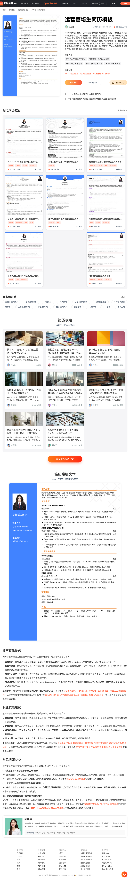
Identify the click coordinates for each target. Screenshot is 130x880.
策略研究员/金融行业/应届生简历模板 (101, 804)
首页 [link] (4, 10)
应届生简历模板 (23, 10)
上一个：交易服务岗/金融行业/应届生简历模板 (83, 94)
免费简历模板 (119, 302)
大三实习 (106, 307)
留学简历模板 (43, 307)
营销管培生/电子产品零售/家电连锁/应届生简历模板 (99, 747)
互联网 (8, 307)
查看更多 (121, 110)
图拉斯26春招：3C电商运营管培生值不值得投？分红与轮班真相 (74, 694)
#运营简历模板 (85, 73)
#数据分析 (97, 73)
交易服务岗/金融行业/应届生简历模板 (46, 808)
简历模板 (12, 10)
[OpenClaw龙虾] (50, 3)
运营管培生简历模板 (38, 10)
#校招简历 (106, 73)
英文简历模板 (61, 307)
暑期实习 (77, 307)
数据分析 (48, 302)
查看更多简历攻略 (65, 459)
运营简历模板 (31, 302)
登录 (113, 3)
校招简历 (63, 302)
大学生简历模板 (81, 302)
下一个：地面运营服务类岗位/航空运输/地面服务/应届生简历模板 (90, 99)
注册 (125, 3)
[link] (12, 10)
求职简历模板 (100, 302)
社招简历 (92, 307)
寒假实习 (121, 307)
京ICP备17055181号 (83, 875)
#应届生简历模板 (71, 73)
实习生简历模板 (24, 307)
